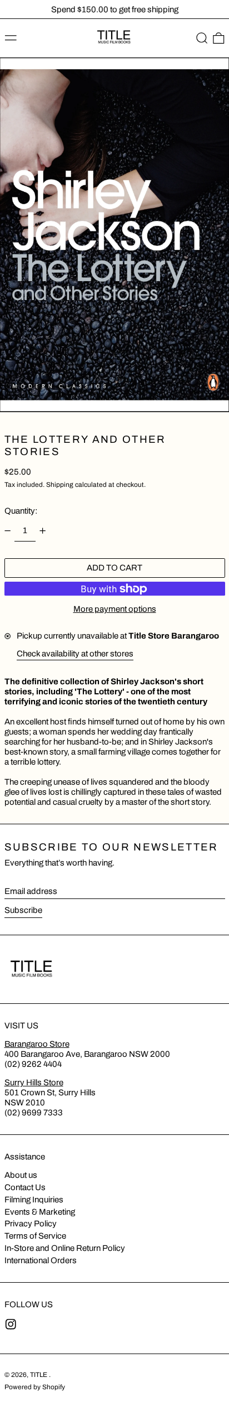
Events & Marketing (39, 1211)
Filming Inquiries (33, 1199)
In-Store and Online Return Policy (64, 1248)
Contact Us (25, 1187)
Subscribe (23, 910)
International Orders (40, 1260)
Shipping (59, 485)
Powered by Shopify (34, 1387)
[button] (202, 38)
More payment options (114, 609)
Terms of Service (35, 1235)
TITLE (39, 1375)
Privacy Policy (30, 1223)
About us (20, 1175)
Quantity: (20, 510)
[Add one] (43, 530)
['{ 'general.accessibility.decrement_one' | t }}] (7, 530)
